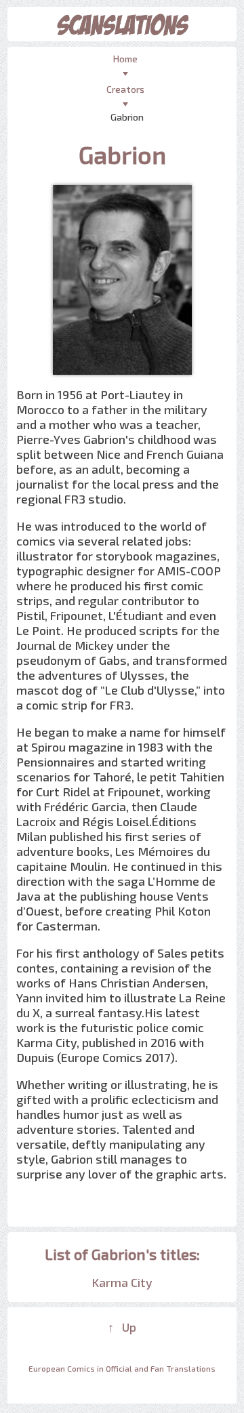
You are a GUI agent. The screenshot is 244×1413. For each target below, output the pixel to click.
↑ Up (122, 1326)
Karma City (122, 1282)
